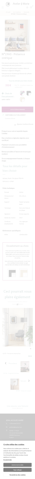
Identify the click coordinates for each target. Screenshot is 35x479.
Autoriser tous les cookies (17, 465)
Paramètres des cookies (17, 475)
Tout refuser (17, 470)
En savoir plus (7, 459)
